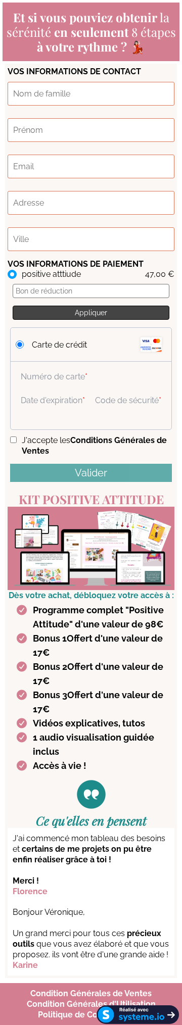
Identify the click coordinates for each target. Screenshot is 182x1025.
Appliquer (91, 313)
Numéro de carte (53, 376)
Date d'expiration (51, 400)
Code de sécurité (127, 400)
